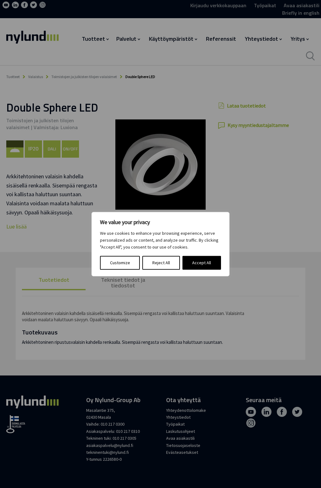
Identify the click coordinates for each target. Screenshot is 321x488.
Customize (120, 262)
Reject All (161, 262)
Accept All (201, 262)
